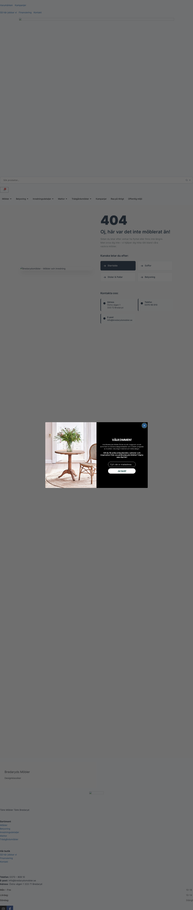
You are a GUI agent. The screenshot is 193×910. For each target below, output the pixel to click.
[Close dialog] (144, 425)
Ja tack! (122, 471)
